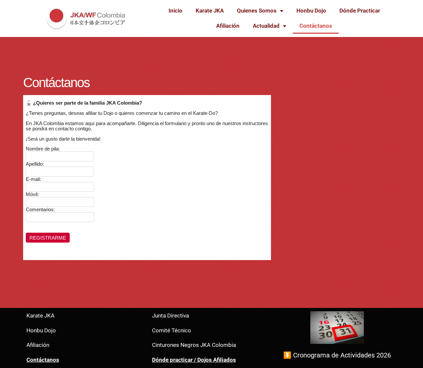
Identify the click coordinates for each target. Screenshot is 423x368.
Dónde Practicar (359, 11)
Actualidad (266, 26)
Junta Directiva (170, 316)
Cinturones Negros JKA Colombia (194, 345)
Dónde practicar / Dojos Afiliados (194, 360)
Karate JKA (210, 11)
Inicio (175, 11)
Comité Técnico (171, 330)
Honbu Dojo (311, 11)
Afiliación (228, 26)
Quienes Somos (257, 11)
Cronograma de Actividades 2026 (342, 355)
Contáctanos (315, 26)
